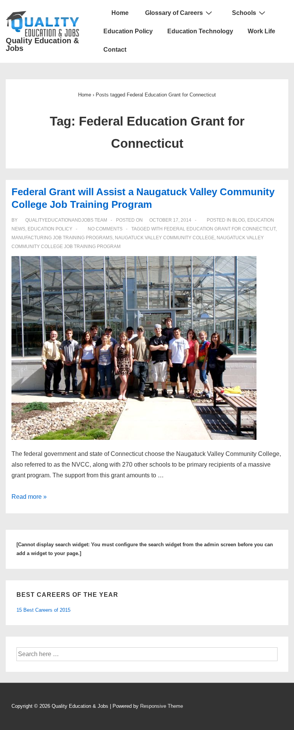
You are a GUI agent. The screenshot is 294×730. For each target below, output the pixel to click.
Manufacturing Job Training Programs (62, 237)
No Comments (105, 229)
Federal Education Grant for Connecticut (220, 229)
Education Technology (200, 31)
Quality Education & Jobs (42, 44)
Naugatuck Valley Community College (164, 237)
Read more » (29, 496)
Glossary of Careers (174, 13)
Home (119, 13)
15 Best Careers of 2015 (43, 610)
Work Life (261, 31)
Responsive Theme (161, 706)
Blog (238, 220)
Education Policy (128, 31)
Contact (114, 49)
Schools (244, 13)
